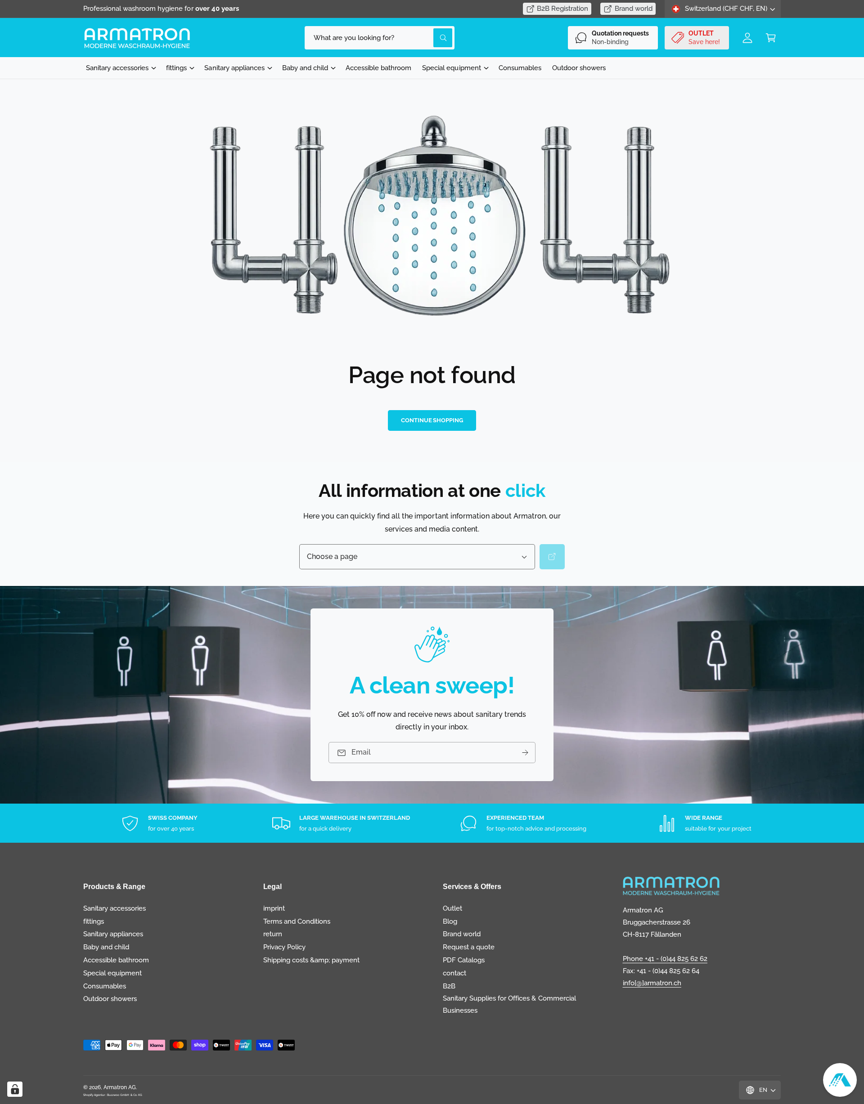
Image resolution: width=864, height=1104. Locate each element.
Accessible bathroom (116, 960)
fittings (176, 68)
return (272, 934)
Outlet (452, 908)
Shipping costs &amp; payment (311, 960)
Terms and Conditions (296, 921)
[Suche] (552, 556)
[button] (771, 37)
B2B (449, 986)
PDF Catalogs (464, 960)
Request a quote (469, 947)
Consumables (104, 986)
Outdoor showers (110, 999)
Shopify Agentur (94, 1094)
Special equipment (451, 68)
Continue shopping (432, 420)
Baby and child (305, 68)
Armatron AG (120, 1087)
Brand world (633, 8)
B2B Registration (562, 8)
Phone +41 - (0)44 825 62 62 (665, 959)
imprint (274, 908)
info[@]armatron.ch (652, 983)
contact (454, 973)
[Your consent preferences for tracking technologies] (14, 1089)
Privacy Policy (284, 947)
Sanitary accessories (117, 68)
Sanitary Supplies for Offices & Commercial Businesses (509, 1004)
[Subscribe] (525, 752)
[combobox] (379, 37)
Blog (450, 921)
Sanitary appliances (234, 68)
